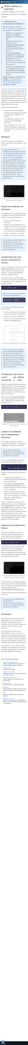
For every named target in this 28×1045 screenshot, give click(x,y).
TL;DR (4, 692)
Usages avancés (7, 683)
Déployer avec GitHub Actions (10, 677)
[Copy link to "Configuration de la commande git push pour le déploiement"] (26, 377)
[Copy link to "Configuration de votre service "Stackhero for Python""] (26, 260)
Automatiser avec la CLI (8, 698)
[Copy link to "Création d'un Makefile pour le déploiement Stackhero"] (26, 434)
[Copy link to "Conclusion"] (12, 614)
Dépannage (15, 245)
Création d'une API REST (9, 671)
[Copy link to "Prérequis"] (10, 137)
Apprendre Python (7, 667)
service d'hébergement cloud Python (14, 89)
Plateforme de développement (10, 662)
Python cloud (7, 28)
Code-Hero (11, 157)
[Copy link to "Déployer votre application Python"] (26, 526)
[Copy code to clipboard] (25, 287)
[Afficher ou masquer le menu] (25, 2)
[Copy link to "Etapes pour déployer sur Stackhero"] (26, 208)
